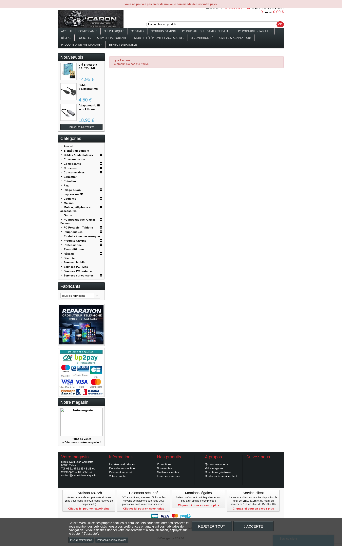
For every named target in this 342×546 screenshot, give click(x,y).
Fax (66, 185)
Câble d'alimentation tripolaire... (88, 88)
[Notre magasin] (81, 422)
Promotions (164, 464)
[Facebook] (249, 463)
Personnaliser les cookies (111, 539)
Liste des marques (168, 476)
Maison (69, 203)
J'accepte (253, 526)
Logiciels (84, 38)
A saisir (69, 146)
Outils (68, 215)
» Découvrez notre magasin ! (81, 442)
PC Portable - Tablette (254, 31)
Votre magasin (214, 468)
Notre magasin (74, 402)
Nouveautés (71, 57)
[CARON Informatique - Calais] (91, 19)
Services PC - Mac (76, 266)
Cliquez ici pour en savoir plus (88, 508)
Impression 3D (73, 194)
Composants (87, 31)
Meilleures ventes (168, 472)
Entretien (70, 181)
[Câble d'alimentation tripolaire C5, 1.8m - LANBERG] (68, 91)
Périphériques (114, 31)
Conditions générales (218, 472)
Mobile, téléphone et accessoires (159, 38)
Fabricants (70, 286)
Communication (74, 159)
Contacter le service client (221, 476)
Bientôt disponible (122, 44)
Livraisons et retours (122, 464)
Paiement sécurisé (120, 472)
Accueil (66, 31)
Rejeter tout (211, 526)
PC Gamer (137, 31)
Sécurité (69, 258)
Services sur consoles (79, 275)
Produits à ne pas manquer (81, 44)
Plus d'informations (81, 539)
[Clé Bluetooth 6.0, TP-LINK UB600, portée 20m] (68, 71)
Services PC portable (112, 38)
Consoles (70, 168)
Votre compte (117, 476)
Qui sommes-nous (216, 464)
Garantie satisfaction (122, 468)
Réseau (66, 38)
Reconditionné (201, 38)
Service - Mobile (74, 262)
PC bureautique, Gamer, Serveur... (207, 31)
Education (71, 176)
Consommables (74, 172)
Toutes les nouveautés (81, 126)
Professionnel (73, 245)
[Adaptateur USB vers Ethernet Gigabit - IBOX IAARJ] (68, 112)
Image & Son (72, 189)
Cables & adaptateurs (235, 38)
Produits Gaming (163, 31)
